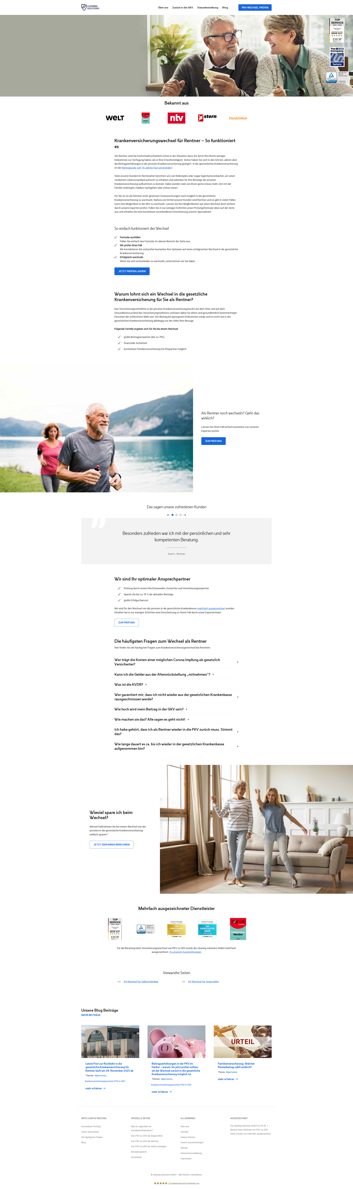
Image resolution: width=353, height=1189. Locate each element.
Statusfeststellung (207, 7)
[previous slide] (168, 515)
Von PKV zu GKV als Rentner (145, 1141)
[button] (6, 1183)
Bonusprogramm (139, 1152)
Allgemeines (100, 1075)
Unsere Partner (188, 1137)
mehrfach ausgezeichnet (211, 608)
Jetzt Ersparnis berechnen (111, 844)
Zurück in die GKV (182, 7)
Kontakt (184, 1132)
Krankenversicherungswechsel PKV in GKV (105, 1081)
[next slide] (185, 515)
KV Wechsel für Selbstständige (141, 981)
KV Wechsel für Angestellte (203, 981)
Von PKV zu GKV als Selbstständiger (148, 1146)
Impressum (186, 1158)
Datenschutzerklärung (191, 1153)
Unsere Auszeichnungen (192, 1142)
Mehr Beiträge (91, 1015)
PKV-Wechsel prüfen (255, 7)
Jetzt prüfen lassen (132, 271)
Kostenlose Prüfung (91, 1126)
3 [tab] (180, 515)
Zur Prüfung (213, 441)
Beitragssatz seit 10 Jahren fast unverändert (147, 167)
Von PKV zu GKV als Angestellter (147, 1136)
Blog (225, 7)
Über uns (163, 7)
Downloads (136, 1157)
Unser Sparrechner (90, 1132)
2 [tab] (176, 515)
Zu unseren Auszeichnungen (185, 952)
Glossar (184, 1148)
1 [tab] (172, 515)
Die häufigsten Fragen (92, 1137)
